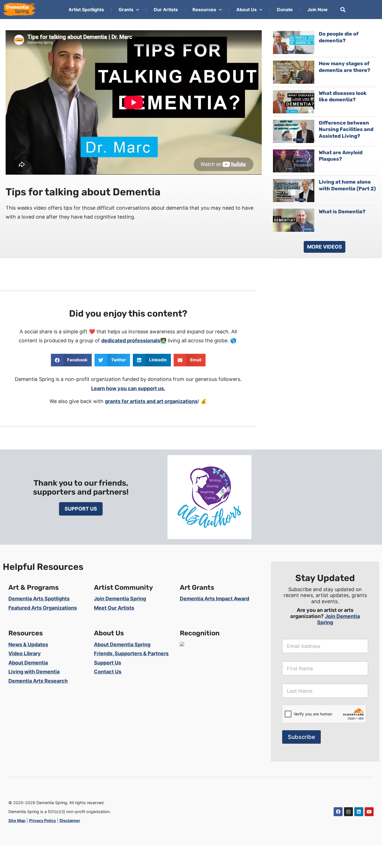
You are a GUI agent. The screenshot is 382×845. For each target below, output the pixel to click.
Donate (285, 9)
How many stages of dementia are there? (344, 66)
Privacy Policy (42, 820)
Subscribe (301, 737)
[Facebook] (338, 811)
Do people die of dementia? (339, 37)
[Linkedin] (358, 811)
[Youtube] (369, 811)
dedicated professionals (130, 340)
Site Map (16, 820)
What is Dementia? (342, 212)
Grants (126, 9)
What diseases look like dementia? (343, 96)
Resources (204, 9)
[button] (71, 360)
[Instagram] (348, 811)
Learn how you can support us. (128, 388)
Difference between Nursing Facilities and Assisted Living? (346, 129)
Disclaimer (70, 820)
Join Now (317, 9)
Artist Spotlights (86, 9)
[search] (342, 9)
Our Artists (166, 9)
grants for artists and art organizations (151, 401)
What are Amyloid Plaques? (340, 155)
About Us (246, 9)
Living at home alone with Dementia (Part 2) (347, 185)
